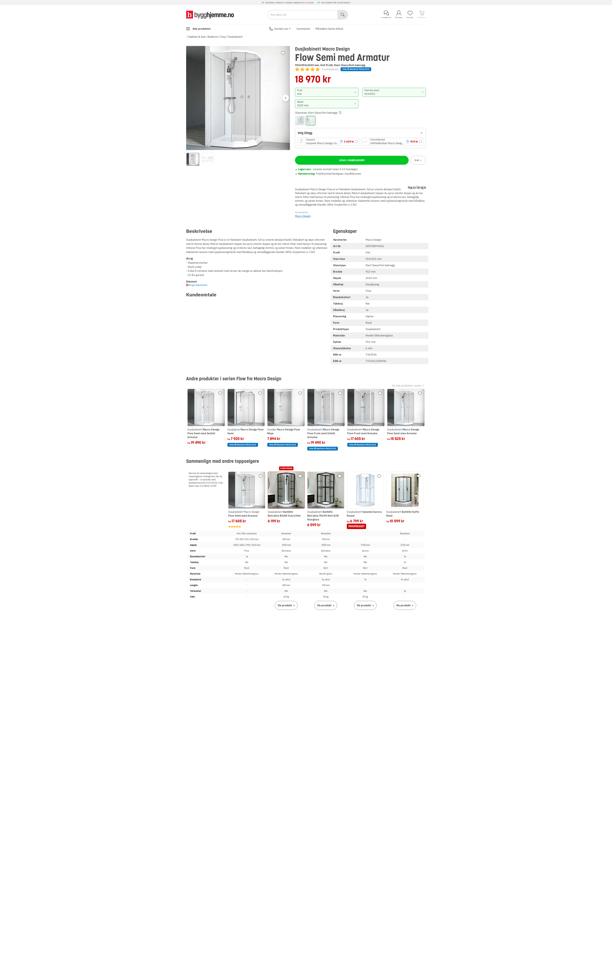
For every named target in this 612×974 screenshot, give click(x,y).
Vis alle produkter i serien (406, 385)
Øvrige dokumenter (198, 285)
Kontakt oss (281, 28)
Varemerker (303, 28)
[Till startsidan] (210, 15)
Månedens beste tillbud (329, 28)
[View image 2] (207, 159)
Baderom (213, 36)
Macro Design (303, 216)
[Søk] (343, 14)
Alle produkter (202, 28)
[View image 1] (192, 159)
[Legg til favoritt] (283, 53)
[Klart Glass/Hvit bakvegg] (310, 120)
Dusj (223, 36)
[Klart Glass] (300, 120)
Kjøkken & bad (196, 36)
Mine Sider (399, 17)
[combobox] (327, 92)
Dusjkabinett (235, 36)
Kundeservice (386, 17)
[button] (328, 141)
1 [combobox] (417, 160)
